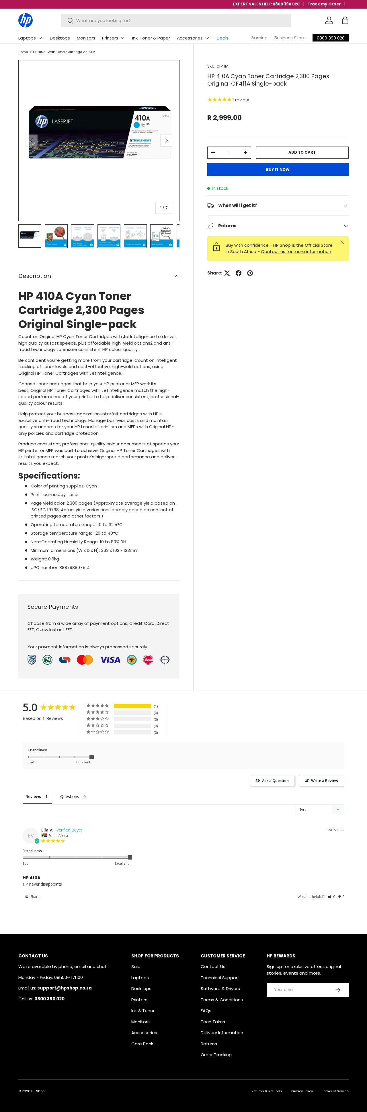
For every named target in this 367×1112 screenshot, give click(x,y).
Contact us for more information (296, 251)
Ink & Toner (143, 1011)
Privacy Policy (302, 1091)
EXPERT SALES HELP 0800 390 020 (266, 4)
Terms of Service (335, 1091)
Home (23, 52)
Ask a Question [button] (275, 780)
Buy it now (278, 169)
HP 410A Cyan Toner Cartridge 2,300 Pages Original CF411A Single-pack (65, 52)
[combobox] (176, 20)
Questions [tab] (69, 796)
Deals (223, 38)
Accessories (190, 38)
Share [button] (35, 896)
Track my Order (324, 4)
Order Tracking (216, 1055)
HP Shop (37, 1091)
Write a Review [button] (324, 780)
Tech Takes (213, 1022)
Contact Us (213, 966)
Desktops (60, 38)
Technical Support (220, 978)
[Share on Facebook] (238, 273)
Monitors (86, 38)
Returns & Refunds (266, 1091)
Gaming (259, 38)
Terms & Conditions (222, 1000)
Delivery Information (222, 1033)
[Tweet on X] (227, 273)
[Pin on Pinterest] (250, 273)
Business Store (290, 38)
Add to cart (302, 152)
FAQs (206, 1011)
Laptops (27, 38)
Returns (209, 1044)
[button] (345, 20)
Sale (135, 966)
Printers (110, 38)
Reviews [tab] (33, 796)
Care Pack (142, 1044)
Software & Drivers (220, 988)
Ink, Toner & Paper (151, 38)
